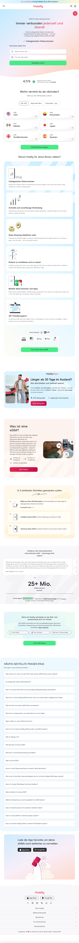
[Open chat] (75, 13)
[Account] (75, 7)
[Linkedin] (46, 903)
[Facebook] (28, 903)
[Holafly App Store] (32, 898)
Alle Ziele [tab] (24, 103)
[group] (39, 674)
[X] (42, 903)
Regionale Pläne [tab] (36, 103)
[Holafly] (39, 892)
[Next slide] (75, 567)
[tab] (52, 103)
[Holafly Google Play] (47, 898)
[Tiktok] (51, 903)
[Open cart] (71, 6)
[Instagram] (32, 903)
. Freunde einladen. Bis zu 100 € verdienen (39, 1)
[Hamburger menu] (3, 6)
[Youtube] (37, 903)
